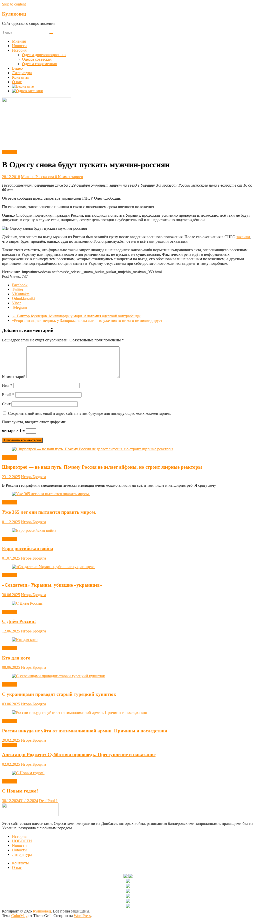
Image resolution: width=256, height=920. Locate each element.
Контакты (20, 77)
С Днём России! (19, 621)
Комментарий (14, 376)
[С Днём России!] (28, 603)
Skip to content (14, 4)
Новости (19, 46)
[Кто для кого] (25, 639)
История (19, 50)
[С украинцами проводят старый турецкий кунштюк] (58, 676)
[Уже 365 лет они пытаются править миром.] (51, 494)
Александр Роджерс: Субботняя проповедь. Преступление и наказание (79, 754)
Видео (17, 68)
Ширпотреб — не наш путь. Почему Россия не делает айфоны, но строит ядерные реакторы (102, 467)
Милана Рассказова (38, 177)
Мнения (19, 41)
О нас (17, 82)
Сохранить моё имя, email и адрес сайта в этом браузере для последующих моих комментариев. (89, 413)
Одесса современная (39, 64)
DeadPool (47, 801)
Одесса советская (37, 59)
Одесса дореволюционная (44, 55)
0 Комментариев (69, 177)
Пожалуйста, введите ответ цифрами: (34, 422)
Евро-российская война (27, 548)
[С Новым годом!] (28, 773)
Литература (22, 73)
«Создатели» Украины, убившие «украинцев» (52, 585)
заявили (243, 237)
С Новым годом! (20, 791)
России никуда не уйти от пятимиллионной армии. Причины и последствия (84, 730)
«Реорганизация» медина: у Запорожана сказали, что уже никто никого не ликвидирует (89, 320)
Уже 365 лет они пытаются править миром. (49, 512)
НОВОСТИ (22, 841)
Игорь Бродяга (33, 477)
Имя (7, 385)
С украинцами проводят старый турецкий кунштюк (59, 694)
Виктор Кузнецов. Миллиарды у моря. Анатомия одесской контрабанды (76, 316)
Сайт (6, 404)
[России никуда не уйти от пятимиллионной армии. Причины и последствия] (79, 712)
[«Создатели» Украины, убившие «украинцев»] (53, 567)
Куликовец (14, 14)
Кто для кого (16, 658)
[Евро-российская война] (34, 530)
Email (8, 394)
